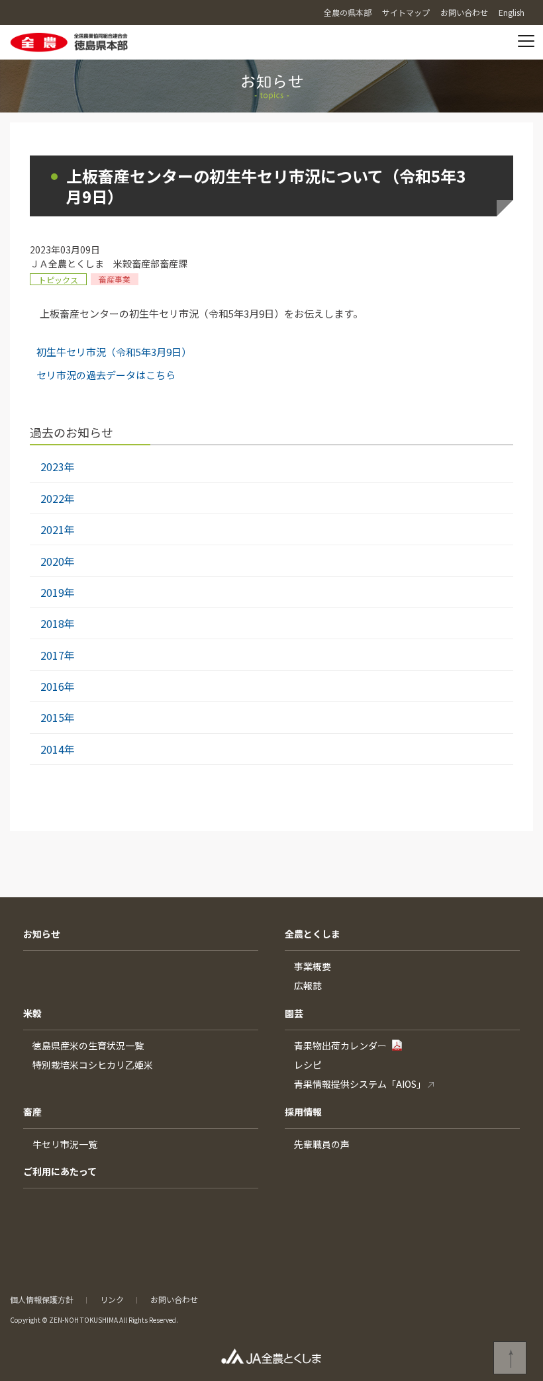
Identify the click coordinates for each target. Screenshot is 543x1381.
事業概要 (312, 966)
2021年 (57, 529)
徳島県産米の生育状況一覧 (88, 1045)
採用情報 (303, 1111)
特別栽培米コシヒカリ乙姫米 (92, 1064)
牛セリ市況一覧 (64, 1144)
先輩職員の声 (322, 1144)
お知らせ (41, 933)
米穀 (32, 1013)
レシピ (308, 1064)
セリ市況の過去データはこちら (105, 375)
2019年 (57, 592)
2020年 (57, 561)
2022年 (57, 498)
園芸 (294, 1013)
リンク (112, 1299)
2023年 (57, 466)
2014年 (57, 749)
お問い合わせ (174, 1299)
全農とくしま (312, 933)
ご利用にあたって (60, 1171)
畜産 (32, 1111)
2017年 (57, 655)
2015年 (57, 717)
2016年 (57, 686)
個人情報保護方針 (42, 1299)
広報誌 (308, 985)
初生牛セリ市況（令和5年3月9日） (113, 352)
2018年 (57, 623)
